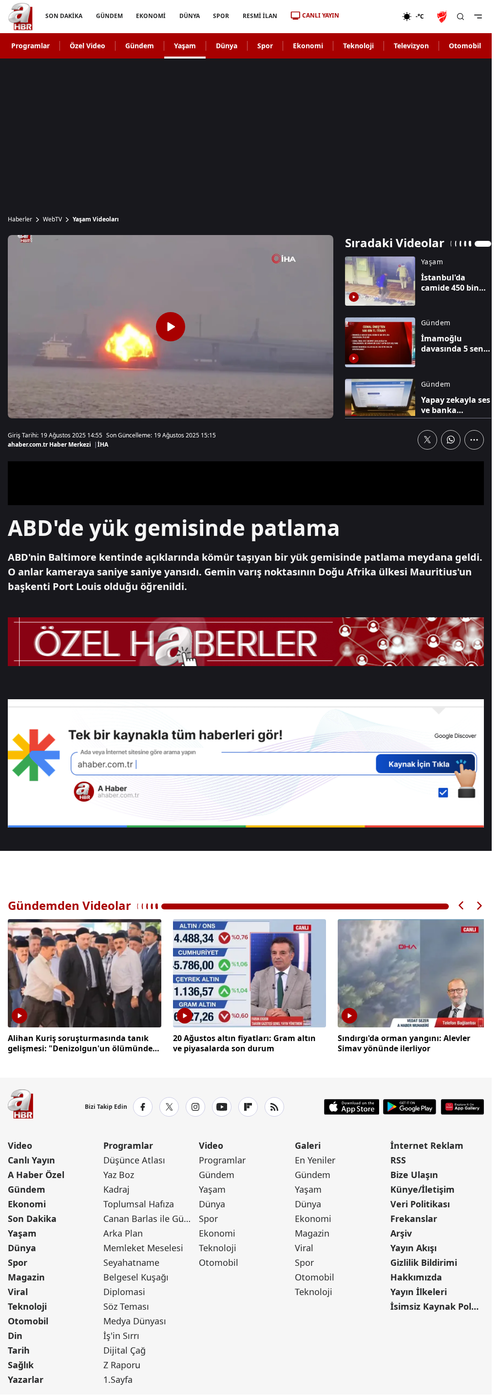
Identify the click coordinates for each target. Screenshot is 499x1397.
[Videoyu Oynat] (170, 326)
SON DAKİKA (63, 16)
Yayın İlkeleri (418, 1290)
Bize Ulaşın (414, 1173)
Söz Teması (126, 1304)
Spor (265, 45)
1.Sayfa (118, 1377)
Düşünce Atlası (134, 1158)
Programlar (30, 45)
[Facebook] (143, 1105)
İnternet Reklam (426, 1143)
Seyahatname (131, 1260)
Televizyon (411, 45)
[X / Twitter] (169, 1105)
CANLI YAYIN (320, 15)
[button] (461, 906)
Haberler (20, 219)
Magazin (26, 1275)
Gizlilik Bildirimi (423, 1260)
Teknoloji (358, 45)
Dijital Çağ (124, 1348)
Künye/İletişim (422, 1187)
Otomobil (465, 45)
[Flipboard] (248, 1105)
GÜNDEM (109, 16)
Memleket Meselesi (143, 1246)
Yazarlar (25, 1377)
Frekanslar (413, 1216)
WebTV (52, 219)
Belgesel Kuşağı (136, 1275)
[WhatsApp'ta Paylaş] (451, 440)
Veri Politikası (420, 1202)
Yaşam (185, 45)
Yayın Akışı (413, 1246)
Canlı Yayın (31, 1158)
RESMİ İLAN (260, 16)
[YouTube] (221, 1105)
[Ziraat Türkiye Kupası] (443, 16)
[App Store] (352, 1105)
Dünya (226, 45)
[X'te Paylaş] (427, 440)
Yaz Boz (118, 1173)
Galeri (308, 1143)
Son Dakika (32, 1216)
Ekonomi (308, 45)
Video (20, 1143)
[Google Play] (409, 1105)
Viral (18, 1290)
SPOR (221, 16)
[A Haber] (20, 16)
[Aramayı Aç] (460, 16)
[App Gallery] (462, 1105)
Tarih (19, 1348)
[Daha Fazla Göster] (474, 440)
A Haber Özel (36, 1173)
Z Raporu (121, 1363)
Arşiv (401, 1231)
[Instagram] (195, 1105)
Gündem (139, 45)
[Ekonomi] (370, 16)
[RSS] (274, 1105)
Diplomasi (124, 1290)
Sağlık (21, 1363)
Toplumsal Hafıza (138, 1202)
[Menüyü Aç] (478, 16)
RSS (398, 1158)
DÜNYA (189, 16)
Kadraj (116, 1187)
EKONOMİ (151, 16)
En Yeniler (315, 1158)
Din (15, 1333)
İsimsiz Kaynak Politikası (437, 1304)
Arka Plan (123, 1231)
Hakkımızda (416, 1275)
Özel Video (87, 45)
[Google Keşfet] (246, 763)
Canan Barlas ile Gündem (150, 1216)
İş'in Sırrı (121, 1333)
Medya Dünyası (134, 1319)
